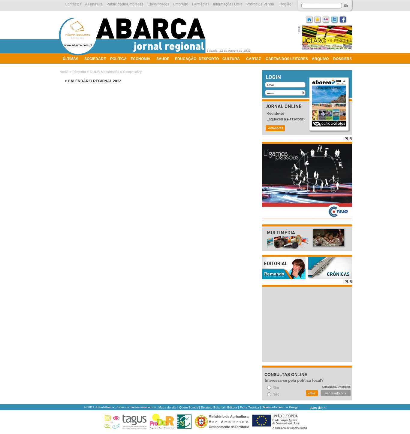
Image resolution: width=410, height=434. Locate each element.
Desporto (209, 59)
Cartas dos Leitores (287, 59)
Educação (185, 59)
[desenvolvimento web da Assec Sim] (313, 407)
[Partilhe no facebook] (343, 19)
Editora (232, 407)
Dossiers (342, 59)
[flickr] (326, 19)
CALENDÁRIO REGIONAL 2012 (94, 81)
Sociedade (95, 59)
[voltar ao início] (134, 55)
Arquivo (320, 59)
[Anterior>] (275, 128)
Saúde (162, 59)
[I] (309, 19)
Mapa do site (167, 407)
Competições (132, 72)
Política (118, 59)
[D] (318, 19)
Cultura (231, 59)
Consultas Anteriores (336, 386)
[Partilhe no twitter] (334, 19)
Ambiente (72, 67)
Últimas (70, 59)
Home (64, 72)
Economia (140, 59)
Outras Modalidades (104, 72)
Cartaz (253, 59)
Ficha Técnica (249, 407)
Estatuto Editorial (213, 407)
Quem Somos (188, 407)
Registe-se (275, 113)
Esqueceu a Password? (286, 119)
